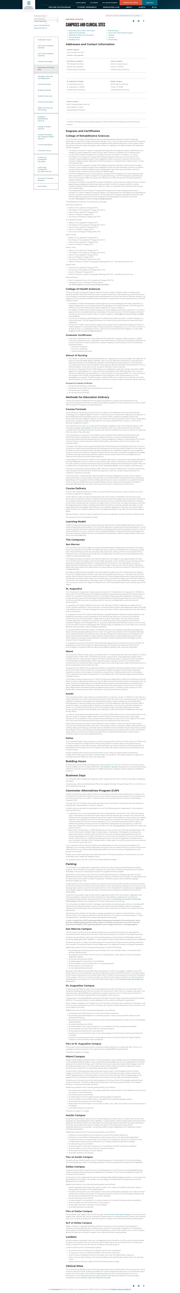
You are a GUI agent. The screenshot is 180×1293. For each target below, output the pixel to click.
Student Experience (87, 7)
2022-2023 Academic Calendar (46, 47)
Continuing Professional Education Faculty (44, 169)
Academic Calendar (111, 767)
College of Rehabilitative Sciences (43, 119)
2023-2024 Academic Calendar (46, 55)
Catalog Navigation (42, 34)
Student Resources (45, 96)
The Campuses (74, 37)
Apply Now (149, 2)
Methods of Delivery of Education (81, 35)
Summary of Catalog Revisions (45, 179)
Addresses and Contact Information (82, 31)
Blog (154, 7)
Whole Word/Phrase (42, 25)
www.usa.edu (78, 55)
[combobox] (124, 15)
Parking (111, 35)
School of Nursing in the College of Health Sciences (46, 137)
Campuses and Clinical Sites (46, 68)
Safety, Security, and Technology (45, 109)
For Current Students (109, 2)
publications (55, 1289)
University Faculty (44, 150)
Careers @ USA (81, 2)
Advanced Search (40, 28)
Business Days (113, 31)
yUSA (117, 899)
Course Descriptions (45, 145)
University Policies (44, 84)
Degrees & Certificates (77, 33)
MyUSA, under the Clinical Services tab (95, 1278)
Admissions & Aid (111, 7)
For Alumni (94, 2)
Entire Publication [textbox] (39, 19)
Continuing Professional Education (42, 159)
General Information (45, 61)
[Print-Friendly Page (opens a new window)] (138, 21)
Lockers (111, 37)
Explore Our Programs (60, 7)
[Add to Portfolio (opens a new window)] (133, 21)
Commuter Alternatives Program (120, 33)
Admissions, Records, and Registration (45, 77)
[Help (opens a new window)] (143, 21)
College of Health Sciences (44, 128)
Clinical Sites (112, 39)
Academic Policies (44, 90)
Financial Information (46, 102)
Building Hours (74, 39)
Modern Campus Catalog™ (121, 1289)
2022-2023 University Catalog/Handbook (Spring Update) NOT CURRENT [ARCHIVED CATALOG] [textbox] (124, 15)
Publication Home (44, 40)
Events (142, 7)
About (129, 7)
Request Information (131, 2)
